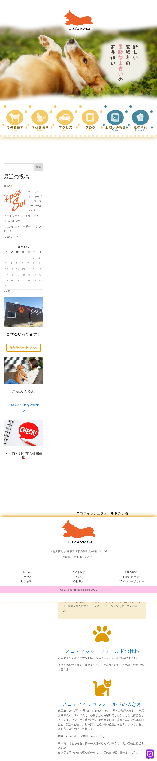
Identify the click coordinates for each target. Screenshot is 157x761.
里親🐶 (8, 186)
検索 (38, 167)
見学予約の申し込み (23, 347)
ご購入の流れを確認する (23, 407)
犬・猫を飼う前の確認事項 (24, 455)
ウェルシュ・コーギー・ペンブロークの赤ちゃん (35, 201)
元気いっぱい (12, 237)
